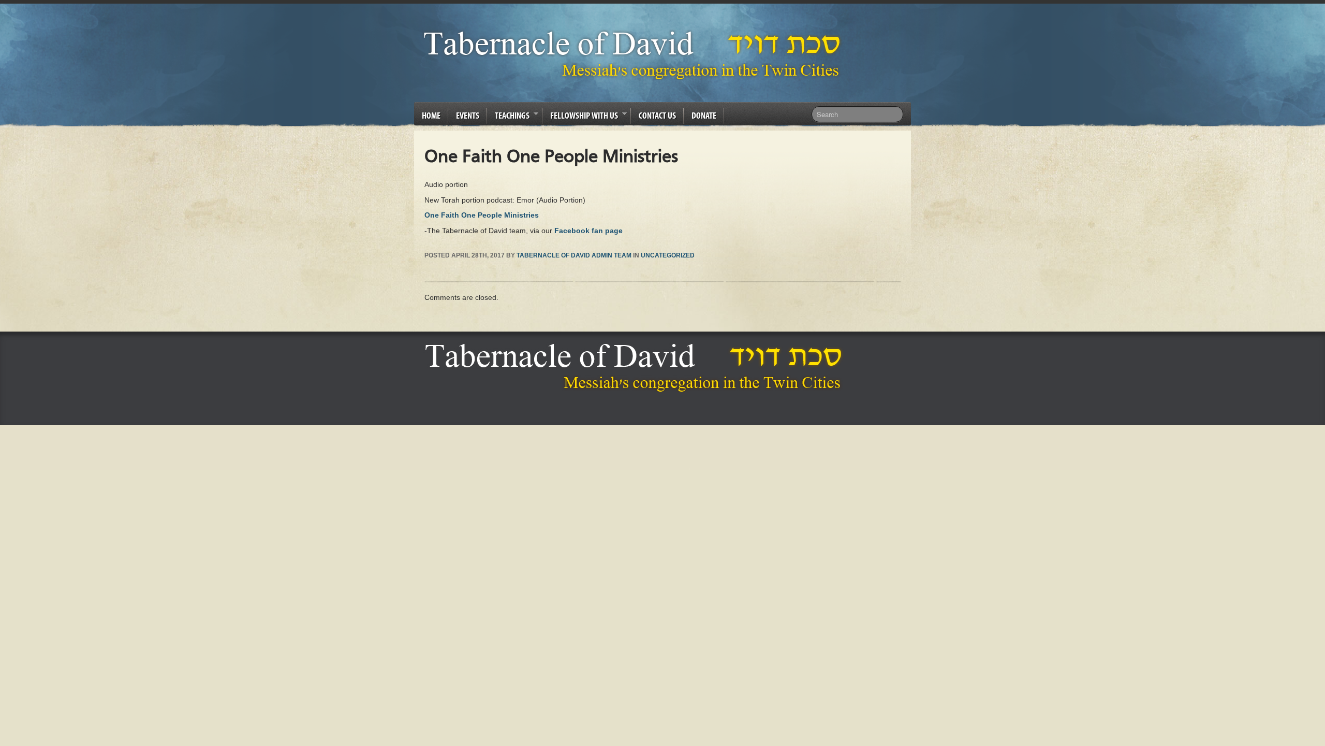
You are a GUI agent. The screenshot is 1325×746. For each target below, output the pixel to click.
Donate (703, 115)
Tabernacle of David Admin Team (574, 255)
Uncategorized (668, 255)
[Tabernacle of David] (635, 54)
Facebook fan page (588, 230)
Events (467, 115)
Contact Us (657, 115)
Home (431, 115)
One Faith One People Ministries (481, 215)
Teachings (508, 117)
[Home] (636, 367)
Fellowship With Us (580, 117)
